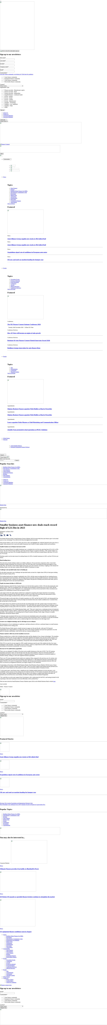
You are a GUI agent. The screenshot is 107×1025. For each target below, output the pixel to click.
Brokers (5, 474)
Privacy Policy (9, 979)
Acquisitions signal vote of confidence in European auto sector (27, 252)
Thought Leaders (10, 975)
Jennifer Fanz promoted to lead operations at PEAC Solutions (27, 430)
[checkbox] (53, 79)
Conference (9, 961)
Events (5, 958)
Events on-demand (11, 964)
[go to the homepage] (1, 156)
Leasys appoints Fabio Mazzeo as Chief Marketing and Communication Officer (32, 422)
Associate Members (8, 117)
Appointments (6, 477)
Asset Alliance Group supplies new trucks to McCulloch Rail (26, 239)
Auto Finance (6, 470)
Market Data (3, 505)
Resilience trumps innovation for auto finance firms (23, 348)
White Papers (6, 976)
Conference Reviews (11, 967)
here (54, 681)
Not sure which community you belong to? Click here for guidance (16, 74)
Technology (6, 822)
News (1, 754)
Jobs (7, 971)
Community (9, 974)
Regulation (6, 824)
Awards (8, 962)
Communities (6, 948)
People (5, 821)
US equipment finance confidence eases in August (15, 931)
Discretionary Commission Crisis (11, 468)
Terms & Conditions (11, 982)
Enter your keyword (5, 458)
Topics (4, 934)
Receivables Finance (11, 957)
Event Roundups (10, 965)
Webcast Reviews (10, 968)
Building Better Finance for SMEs (11, 467)
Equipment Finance (8, 472)
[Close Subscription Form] (9, 51)
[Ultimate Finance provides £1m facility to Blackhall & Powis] (29, 863)
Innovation (9, 946)
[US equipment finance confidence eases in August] (17, 926)
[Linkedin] (1, 535)
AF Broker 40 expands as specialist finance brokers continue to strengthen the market (27, 897)
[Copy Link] (10, 535)
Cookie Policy (9, 981)
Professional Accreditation (12, 940)
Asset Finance (6, 471)
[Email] (7, 535)
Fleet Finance (6, 475)
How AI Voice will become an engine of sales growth (24, 333)
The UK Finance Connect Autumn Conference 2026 (24, 324)
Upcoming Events (10, 960)
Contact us (5, 114)
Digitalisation (9, 944)
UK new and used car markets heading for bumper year (25, 259)
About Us (5, 112)
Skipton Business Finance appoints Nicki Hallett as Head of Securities (29, 409)
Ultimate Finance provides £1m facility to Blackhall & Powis (19, 869)
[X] (4, 535)
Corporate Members (8, 115)
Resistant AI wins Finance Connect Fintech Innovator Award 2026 (28, 340)
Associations (9, 947)
